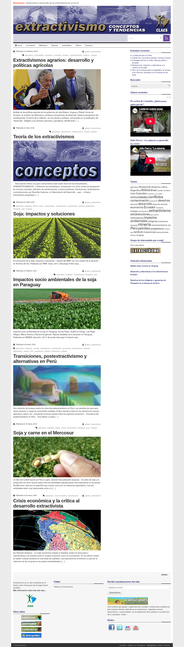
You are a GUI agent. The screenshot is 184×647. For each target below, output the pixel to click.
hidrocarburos (77, 348)
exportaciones (45, 348)
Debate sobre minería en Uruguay (144, 266)
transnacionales (162, 232)
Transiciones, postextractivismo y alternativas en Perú (50, 358)
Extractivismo (19, 645)
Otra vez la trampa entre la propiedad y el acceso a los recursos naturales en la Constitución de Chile (151, 72)
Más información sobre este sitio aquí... (29, 590)
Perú (32, 351)
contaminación (61, 206)
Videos (78, 45)
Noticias (54, 45)
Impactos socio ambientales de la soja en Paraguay (54, 282)
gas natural (67, 348)
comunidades (39, 55)
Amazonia (145, 186)
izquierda (133, 225)
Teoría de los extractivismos (43, 136)
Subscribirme (114, 592)
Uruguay (94, 55)
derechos (164, 200)
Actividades (67, 45)
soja (23, 209)
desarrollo (49, 55)
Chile (132, 193)
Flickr (127, 627)
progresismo (157, 228)
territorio (138, 232)
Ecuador (65, 55)
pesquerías (39, 351)
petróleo (94, 132)
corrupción (154, 201)
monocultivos (72, 428)
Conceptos (30, 45)
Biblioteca (43, 45)
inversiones (163, 221)
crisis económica (61, 496)
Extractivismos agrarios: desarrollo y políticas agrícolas (53, 62)
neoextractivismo (76, 55)
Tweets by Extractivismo (63, 586)
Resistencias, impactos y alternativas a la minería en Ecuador (148, 66)
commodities (158, 194)
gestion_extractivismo (93, 52)
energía (36, 348)
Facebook (111, 627)
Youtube (136, 627)
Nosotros (89, 45)
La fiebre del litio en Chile (142, 55)
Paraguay (16, 209)
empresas (28, 348)
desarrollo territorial (160, 204)
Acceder (122, 645)
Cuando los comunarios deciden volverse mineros (151, 57)
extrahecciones (77, 132)
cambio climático (163, 190)
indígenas (153, 221)
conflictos (68, 275)
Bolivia (35, 206)
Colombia (141, 193)
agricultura (29, 55)
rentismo (167, 229)
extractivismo (66, 132)
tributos (64, 351)
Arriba (165, 575)
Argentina (28, 206)
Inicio (20, 45)
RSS (166, 38)
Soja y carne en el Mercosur (43, 432)
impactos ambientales (87, 206)
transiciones (56, 351)
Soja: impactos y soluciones (44, 214)
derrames (134, 204)
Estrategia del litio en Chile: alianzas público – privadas (150, 61)
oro (169, 225)
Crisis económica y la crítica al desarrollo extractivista (46, 503)
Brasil (41, 206)
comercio (150, 193)
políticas (86, 55)
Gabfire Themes (163, 645)
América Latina (159, 186)
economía (57, 55)
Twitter (119, 627)
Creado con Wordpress (136, 645)
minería (87, 132)
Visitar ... (124, 614)
